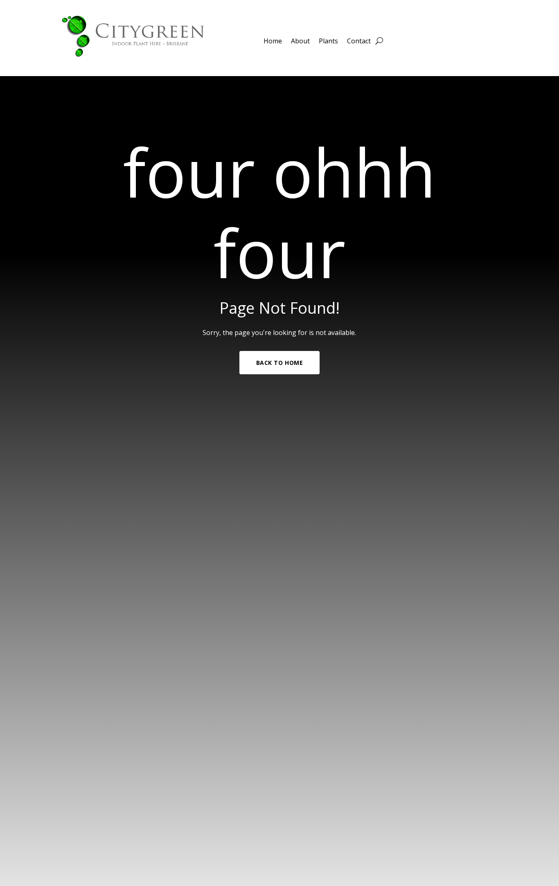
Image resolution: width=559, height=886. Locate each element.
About (300, 41)
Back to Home (279, 363)
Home (273, 41)
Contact (359, 41)
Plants (328, 41)
